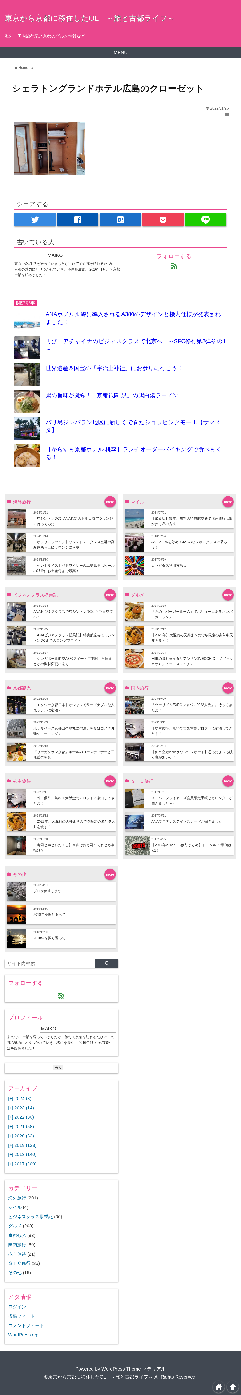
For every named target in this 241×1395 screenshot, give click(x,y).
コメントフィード (26, 1325)
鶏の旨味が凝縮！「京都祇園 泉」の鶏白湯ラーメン (112, 395)
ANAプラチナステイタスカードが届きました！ (188, 821)
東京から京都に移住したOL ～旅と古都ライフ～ (90, 18)
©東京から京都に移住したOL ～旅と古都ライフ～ (98, 1376)
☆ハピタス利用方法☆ (169, 565)
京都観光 (17, 1235)
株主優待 (17, 1254)
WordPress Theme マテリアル (133, 1368)
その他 (15, 1272)
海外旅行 (17, 1197)
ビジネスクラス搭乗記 (30, 1216)
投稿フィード (21, 1316)
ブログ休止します (47, 891)
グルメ (15, 1225)
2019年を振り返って (49, 914)
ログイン (17, 1306)
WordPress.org (23, 1334)
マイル (15, 1207)
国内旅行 (17, 1244)
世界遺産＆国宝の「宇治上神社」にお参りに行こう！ (114, 368)
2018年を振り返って (49, 938)
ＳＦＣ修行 (19, 1263)
